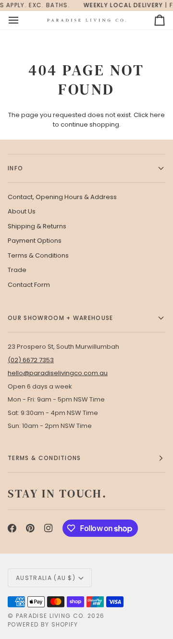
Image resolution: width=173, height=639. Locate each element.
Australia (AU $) (45, 578)
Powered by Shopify (43, 624)
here (157, 114)
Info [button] (15, 168)
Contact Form (29, 284)
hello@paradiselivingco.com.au (58, 373)
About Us (22, 211)
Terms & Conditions (38, 255)
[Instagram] (48, 528)
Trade (17, 269)
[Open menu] (22, 20)
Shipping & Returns (37, 226)
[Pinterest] (30, 528)
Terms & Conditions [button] (44, 458)
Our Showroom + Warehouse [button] (60, 318)
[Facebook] (12, 528)
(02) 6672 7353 (31, 360)
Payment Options (35, 240)
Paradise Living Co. (51, 616)
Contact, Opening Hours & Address (62, 196)
